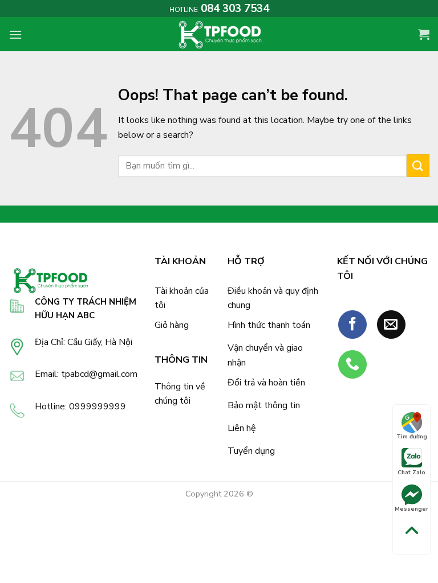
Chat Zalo (411, 473)
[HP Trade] (219, 34)
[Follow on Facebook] (352, 324)
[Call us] (352, 364)
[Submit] (418, 165)
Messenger (411, 509)
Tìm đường (411, 437)
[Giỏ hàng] (423, 34)
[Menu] (15, 34)
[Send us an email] (391, 324)
